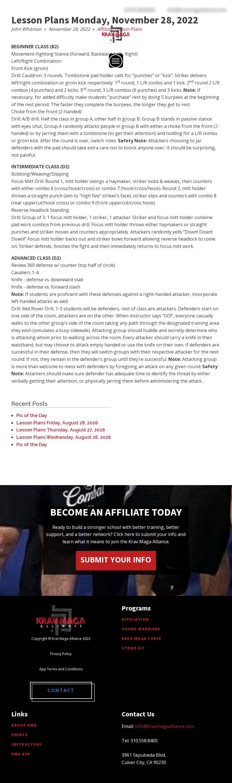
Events (19, 734)
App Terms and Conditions (61, 669)
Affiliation (135, 619)
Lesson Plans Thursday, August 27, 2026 (60, 430)
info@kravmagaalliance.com (196, 10)
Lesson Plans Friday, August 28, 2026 (57, 423)
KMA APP (21, 754)
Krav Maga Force (142, 638)
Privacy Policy (61, 653)
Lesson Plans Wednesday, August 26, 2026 (63, 437)
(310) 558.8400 (139, 10)
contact (61, 690)
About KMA (24, 725)
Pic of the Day (31, 415)
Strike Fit (133, 648)
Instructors (26, 744)
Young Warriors (141, 629)
